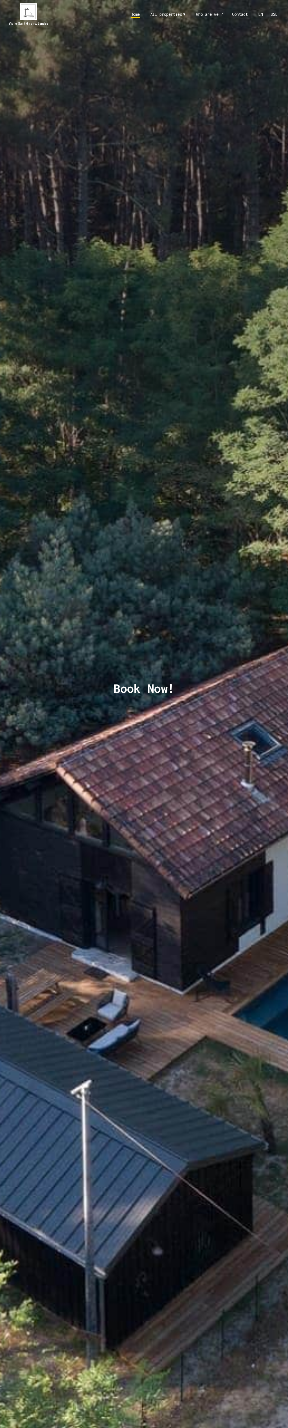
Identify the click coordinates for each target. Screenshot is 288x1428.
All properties (167, 14)
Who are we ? (209, 14)
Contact (240, 14)
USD (274, 14)
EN (260, 14)
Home (135, 14)
